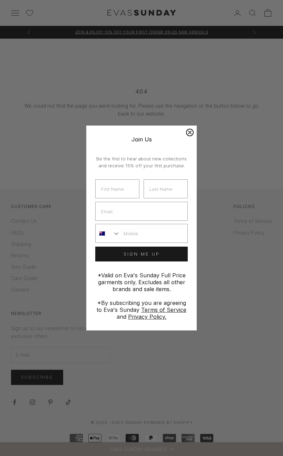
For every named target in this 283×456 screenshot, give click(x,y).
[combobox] (108, 233)
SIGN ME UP (142, 254)
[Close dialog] (189, 132)
